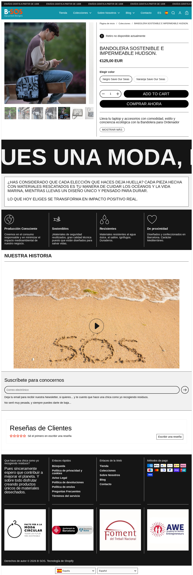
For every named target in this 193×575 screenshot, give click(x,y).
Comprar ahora (144, 104)
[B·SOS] (13, 13)
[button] (159, 12)
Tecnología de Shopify (60, 560)
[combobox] (75, 571)
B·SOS (41, 560)
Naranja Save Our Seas (150, 79)
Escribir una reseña (170, 436)
